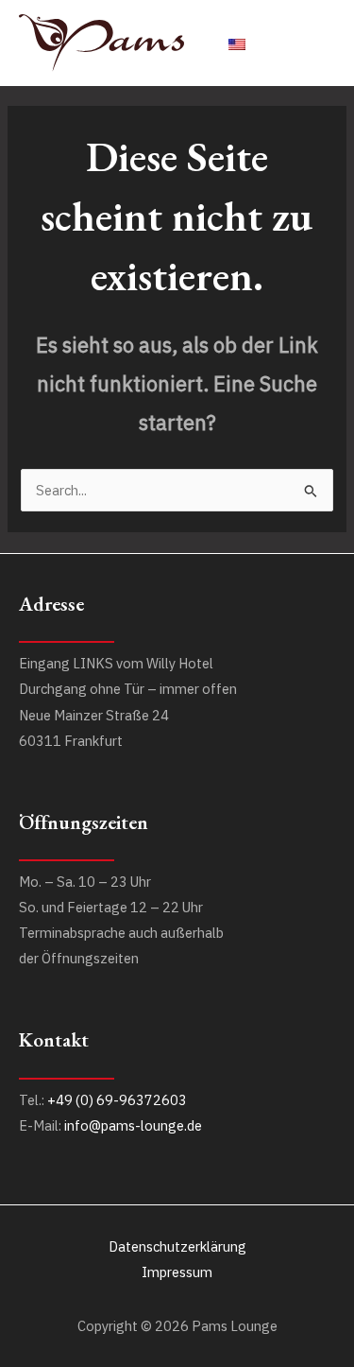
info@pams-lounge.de (133, 1125)
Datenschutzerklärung (177, 1246)
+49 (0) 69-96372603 (117, 1100)
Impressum (177, 1272)
